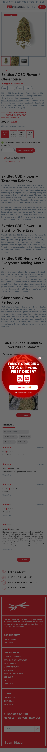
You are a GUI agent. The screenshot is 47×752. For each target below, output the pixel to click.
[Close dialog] (39, 357)
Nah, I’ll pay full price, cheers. (23, 392)
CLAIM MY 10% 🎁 (23, 387)
